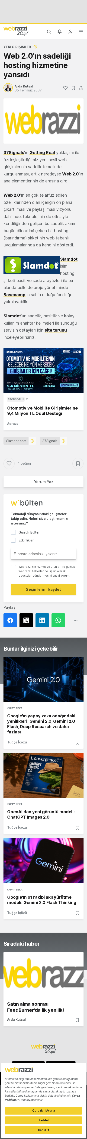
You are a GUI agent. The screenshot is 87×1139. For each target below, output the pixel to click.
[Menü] (81, 32)
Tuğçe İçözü (17, 742)
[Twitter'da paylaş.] (27, 620)
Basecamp (14, 294)
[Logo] (16, 31)
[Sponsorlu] (43, 370)
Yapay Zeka (15, 708)
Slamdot (68, 259)
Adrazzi (13, 424)
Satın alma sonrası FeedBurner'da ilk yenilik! (35, 1007)
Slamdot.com (16, 441)
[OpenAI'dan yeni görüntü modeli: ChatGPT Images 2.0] (43, 775)
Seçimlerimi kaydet (43, 589)
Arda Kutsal (16, 1019)
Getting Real (42, 152)
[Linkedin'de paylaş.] (43, 620)
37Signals (13, 152)
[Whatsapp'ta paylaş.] (60, 620)
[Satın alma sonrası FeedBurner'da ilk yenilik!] (43, 974)
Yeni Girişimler (17, 47)
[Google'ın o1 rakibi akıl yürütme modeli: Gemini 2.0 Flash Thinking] (43, 860)
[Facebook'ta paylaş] (11, 620)
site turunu (56, 330)
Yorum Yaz (43, 481)
